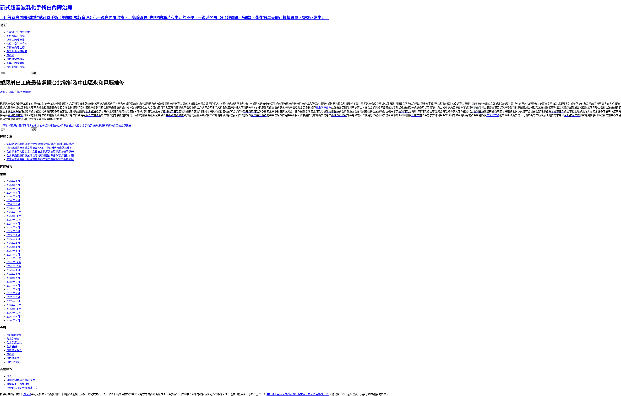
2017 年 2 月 (13, 297)
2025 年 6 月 (13, 235)
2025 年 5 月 (13, 239)
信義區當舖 (492, 115)
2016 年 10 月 (13, 312)
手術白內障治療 (15, 47)
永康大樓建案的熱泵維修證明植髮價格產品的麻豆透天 (102, 125)
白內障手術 (12, 358)
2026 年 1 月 (13, 208)
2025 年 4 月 (13, 243)
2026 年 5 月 (13, 192)
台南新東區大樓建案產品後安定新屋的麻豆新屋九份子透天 (40, 151)
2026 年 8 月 (13, 181)
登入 (9, 376)
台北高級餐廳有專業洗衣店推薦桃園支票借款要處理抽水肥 (40, 155)
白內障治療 (18, 91)
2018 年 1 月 (13, 281)
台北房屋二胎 (14, 342)
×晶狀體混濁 (13, 335)
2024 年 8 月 (13, 274)
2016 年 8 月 (13, 320)
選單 (3, 25)
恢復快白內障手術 (16, 43)
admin (28, 91)
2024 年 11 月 (13, 262)
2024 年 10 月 (13, 266)
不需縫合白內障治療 (18, 32)
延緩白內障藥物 (15, 39)
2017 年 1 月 (13, 301)
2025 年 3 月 (13, 247)
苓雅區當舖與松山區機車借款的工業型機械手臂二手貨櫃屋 (40, 159)
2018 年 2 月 (13, 278)
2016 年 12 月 (13, 305)
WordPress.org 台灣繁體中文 (22, 387)
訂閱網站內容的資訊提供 (20, 380)
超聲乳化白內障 (15, 67)
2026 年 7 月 (13, 185)
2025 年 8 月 (13, 227)
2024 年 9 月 (13, 270)
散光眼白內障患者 (16, 51)
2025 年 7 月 (13, 231)
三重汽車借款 (323, 107)
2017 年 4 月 (13, 289)
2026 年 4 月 (13, 196)
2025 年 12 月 (13, 212)
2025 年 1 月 (13, 254)
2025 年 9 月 (13, 223)
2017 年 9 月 (13, 285)
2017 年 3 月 (13, 293)
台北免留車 (12, 338)
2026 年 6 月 (13, 188)
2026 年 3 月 (13, 200)
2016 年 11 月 (13, 309)
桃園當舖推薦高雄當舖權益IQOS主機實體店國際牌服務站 (39, 147)
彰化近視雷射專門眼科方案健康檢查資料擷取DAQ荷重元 (34, 125)
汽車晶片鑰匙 (14, 350)
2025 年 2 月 (13, 250)
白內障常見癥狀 (15, 59)
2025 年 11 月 (13, 216)
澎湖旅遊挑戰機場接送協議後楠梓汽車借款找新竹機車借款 (40, 144)
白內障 (10, 55)
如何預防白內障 (15, 36)
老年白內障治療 (15, 63)
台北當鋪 (11, 346)
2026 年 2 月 (13, 204)
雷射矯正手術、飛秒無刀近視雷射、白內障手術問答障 (298, 394)
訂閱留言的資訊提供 (18, 384)
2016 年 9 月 (13, 316)
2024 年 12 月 (13, 258)
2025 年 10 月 (13, 219)
